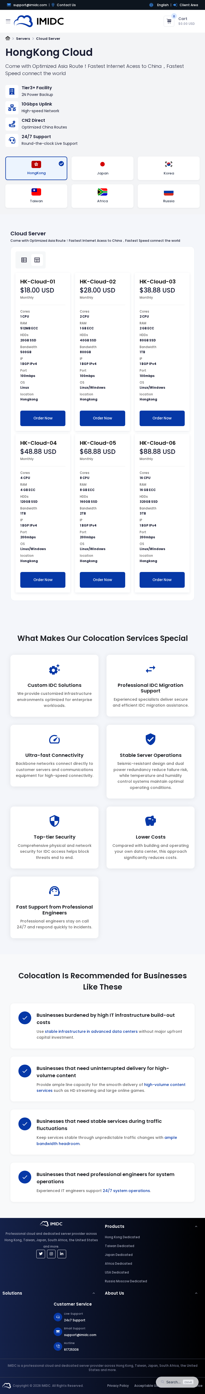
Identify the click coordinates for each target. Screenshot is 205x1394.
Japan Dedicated (119, 1255)
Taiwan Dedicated (119, 1246)
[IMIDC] (6, 1385)
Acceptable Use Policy (152, 1386)
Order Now (43, 418)
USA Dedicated (117, 1272)
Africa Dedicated (118, 1263)
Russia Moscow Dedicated (126, 1281)
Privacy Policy (118, 1386)
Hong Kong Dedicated (122, 1237)
